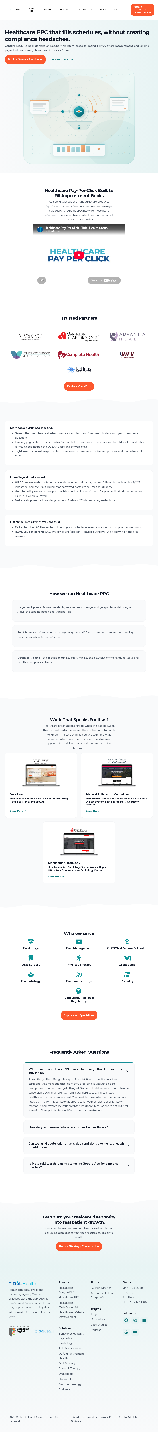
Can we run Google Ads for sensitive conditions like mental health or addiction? (76, 1145)
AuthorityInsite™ (102, 1288)
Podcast (96, 1330)
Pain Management (79, 948)
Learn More (16, 811)
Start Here (32, 10)
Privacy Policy (108, 1417)
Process (64, 9)
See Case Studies (60, 59)
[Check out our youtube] (135, 1332)
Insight (118, 9)
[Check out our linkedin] (144, 1320)
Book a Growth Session (23, 59)
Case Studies (99, 1325)
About (47, 9)
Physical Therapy (79, 965)
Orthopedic (127, 965)
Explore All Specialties (79, 1015)
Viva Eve (16, 794)
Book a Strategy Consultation (142, 10)
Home (18, 9)
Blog (94, 1314)
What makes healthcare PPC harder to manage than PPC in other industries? (75, 1071)
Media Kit (125, 1417)
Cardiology (31, 948)
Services (84, 9)
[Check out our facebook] (126, 1320)
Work (103, 9)
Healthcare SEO (69, 1297)
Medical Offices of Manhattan (107, 794)
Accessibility (89, 1417)
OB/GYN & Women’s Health (127, 948)
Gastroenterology (79, 981)
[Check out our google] (126, 1332)
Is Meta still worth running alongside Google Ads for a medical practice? (74, 1165)
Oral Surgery (31, 965)
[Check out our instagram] (135, 1320)
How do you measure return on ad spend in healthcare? (68, 1127)
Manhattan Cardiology (64, 863)
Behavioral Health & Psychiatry (79, 1000)
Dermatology (31, 981)
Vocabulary (98, 1319)
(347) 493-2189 (133, 1288)
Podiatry (127, 981)
